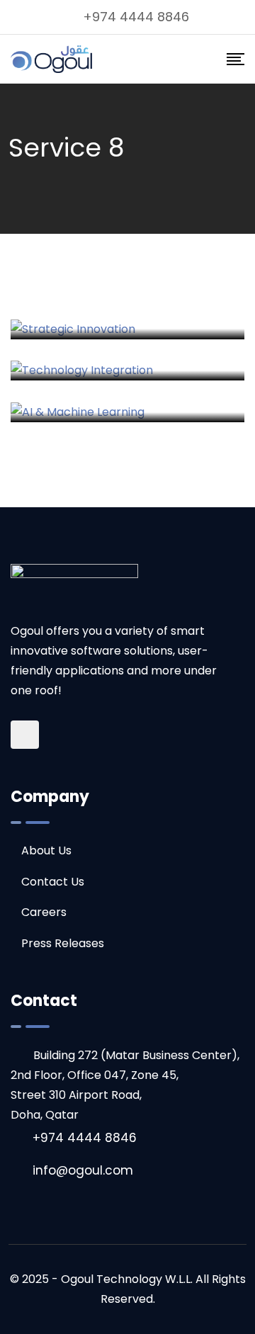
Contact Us (52, 882)
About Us (46, 850)
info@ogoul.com (83, 1170)
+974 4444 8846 (136, 17)
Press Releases (62, 943)
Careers (44, 912)
